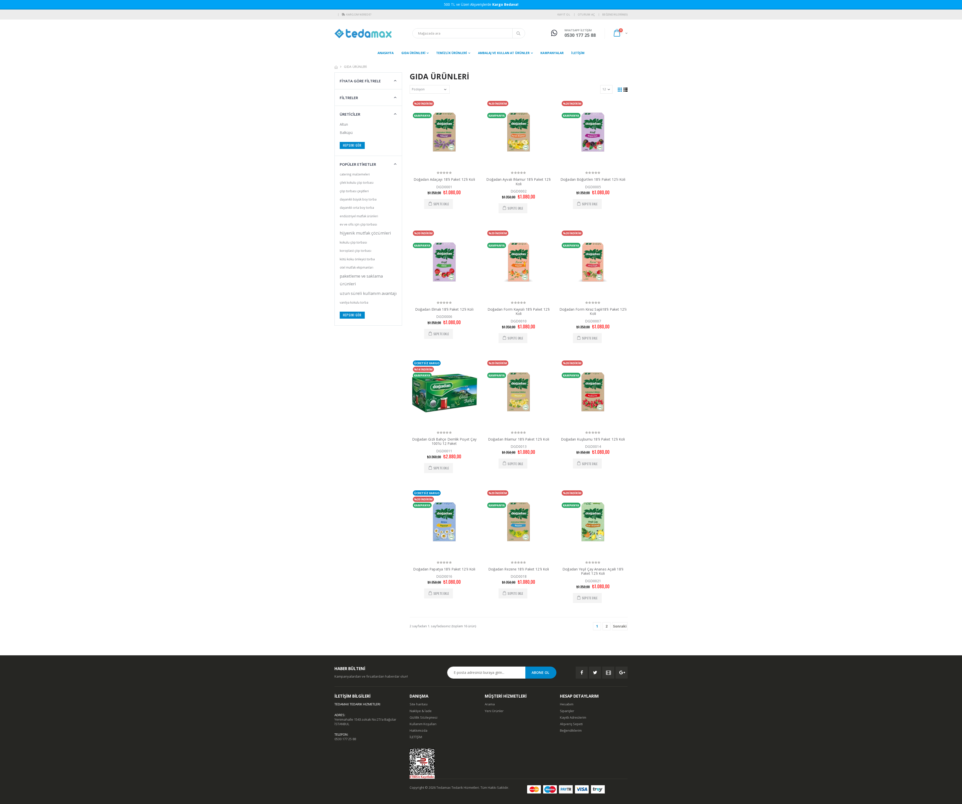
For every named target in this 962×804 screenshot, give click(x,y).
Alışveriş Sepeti (571, 724)
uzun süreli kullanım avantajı (368, 293)
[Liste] (626, 89)
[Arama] (518, 33)
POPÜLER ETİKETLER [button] (358, 164)
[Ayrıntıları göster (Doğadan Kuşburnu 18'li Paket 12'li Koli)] (593, 392)
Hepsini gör (352, 145)
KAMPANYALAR (552, 53)
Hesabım (566, 704)
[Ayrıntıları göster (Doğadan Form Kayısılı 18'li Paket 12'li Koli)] (518, 262)
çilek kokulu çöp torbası (357, 182)
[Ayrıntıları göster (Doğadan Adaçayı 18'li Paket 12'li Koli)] (444, 132)
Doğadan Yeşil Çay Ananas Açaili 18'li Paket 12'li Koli (592, 571)
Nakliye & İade (421, 711)
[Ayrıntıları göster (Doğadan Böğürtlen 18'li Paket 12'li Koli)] (593, 132)
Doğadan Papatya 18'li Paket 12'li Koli (444, 569)
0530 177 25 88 (345, 739)
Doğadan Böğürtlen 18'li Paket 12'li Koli (592, 179)
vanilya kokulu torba (354, 302)
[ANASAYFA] (336, 67)
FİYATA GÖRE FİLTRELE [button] (360, 80)
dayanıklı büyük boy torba (358, 199)
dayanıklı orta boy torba (357, 208)
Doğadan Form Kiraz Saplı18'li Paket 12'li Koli (593, 311)
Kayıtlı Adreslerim (573, 717)
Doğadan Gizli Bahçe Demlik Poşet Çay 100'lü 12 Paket (444, 441)
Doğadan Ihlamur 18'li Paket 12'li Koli (518, 439)
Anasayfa (386, 53)
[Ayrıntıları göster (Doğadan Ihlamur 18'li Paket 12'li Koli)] (518, 392)
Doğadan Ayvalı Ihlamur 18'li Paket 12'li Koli (518, 181)
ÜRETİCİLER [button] (350, 114)
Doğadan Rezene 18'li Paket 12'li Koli (518, 569)
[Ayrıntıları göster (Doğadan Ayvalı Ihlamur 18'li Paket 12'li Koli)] (518, 132)
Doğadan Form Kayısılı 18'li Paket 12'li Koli (519, 311)
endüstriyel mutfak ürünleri (359, 216)
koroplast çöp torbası (355, 251)
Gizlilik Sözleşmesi (423, 717)
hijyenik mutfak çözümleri (365, 233)
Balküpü (346, 132)
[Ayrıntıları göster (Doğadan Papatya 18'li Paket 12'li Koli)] (444, 521)
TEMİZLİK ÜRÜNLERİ (451, 53)
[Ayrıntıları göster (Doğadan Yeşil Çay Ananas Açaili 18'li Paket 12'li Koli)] (593, 521)
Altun (344, 124)
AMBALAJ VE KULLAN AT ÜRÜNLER (504, 53)
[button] (343, 15)
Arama (490, 704)
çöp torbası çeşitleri (354, 191)
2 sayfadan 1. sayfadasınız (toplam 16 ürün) (443, 626)
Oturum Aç (586, 14)
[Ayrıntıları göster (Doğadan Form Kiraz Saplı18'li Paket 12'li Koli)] (593, 262)
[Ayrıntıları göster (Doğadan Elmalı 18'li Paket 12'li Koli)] (444, 262)
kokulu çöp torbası (353, 242)
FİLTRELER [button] (349, 97)
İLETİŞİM (577, 53)
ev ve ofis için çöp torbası (358, 224)
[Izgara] (620, 89)
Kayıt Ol (563, 14)
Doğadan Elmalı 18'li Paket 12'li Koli (444, 309)
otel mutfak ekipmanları (356, 267)
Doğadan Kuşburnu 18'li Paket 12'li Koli (593, 439)
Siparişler (567, 711)
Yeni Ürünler (494, 711)
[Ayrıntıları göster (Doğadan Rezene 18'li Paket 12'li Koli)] (518, 521)
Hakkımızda (418, 730)
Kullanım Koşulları (423, 724)
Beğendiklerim (571, 730)
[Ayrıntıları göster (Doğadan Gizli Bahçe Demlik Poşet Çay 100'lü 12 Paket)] (444, 392)
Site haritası (419, 704)
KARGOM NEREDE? (359, 14)
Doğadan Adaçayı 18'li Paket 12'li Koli (444, 179)
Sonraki (620, 626)
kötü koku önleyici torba (357, 259)
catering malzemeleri (355, 174)
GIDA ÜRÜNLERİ (413, 53)
